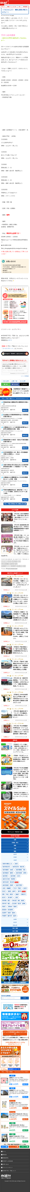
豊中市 (21, 891)
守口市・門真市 (17, 888)
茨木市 (4, 891)
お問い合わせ (6, 1164)
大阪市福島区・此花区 (7, 869)
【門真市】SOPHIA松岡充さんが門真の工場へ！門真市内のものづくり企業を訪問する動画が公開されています (20, 698)
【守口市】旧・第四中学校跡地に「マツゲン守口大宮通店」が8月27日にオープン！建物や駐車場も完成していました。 (21, 682)
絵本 (16, 563)
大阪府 (12, 15)
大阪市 (16, 863)
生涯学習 (12, 563)
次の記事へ (23, 381)
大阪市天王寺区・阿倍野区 (8, 879)
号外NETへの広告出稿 (8, 1161)
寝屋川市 (23, 894)
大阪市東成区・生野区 (21, 873)
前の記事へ (6, 381)
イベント (4, 568)
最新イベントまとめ (11, 6)
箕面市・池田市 (12, 891)
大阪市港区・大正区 (15, 876)
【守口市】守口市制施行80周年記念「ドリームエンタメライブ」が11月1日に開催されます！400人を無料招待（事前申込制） (21, 729)
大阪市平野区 (19, 885)
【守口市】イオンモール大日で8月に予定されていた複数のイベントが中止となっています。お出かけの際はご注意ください (20, 599)
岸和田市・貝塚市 (12, 906)
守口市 (9, 561)
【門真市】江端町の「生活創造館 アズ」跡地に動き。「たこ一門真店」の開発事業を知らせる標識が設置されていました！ (20, 616)
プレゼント (4, 561)
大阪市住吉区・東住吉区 (10, 882)
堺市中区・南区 (6, 903)
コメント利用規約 (25, 376)
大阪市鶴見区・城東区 (7, 873)
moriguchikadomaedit (12, 568)
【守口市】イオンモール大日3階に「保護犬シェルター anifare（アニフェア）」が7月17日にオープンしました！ (21, 583)
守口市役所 (14, 561)
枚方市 (4, 897)
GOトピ (3, 6)
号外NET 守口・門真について (9, 1170)
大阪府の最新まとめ (7, 863)
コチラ (10, 340)
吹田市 (25, 888)
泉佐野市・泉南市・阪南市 (8, 912)
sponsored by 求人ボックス (22, 398)
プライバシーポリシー (8, 1167)
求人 (20, 6)
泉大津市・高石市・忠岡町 (18, 903)
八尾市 (16, 897)
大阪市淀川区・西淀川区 (18, 866)
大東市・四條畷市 (6, 888)
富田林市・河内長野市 (7, 909)
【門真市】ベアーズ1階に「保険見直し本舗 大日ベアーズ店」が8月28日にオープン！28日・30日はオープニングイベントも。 (20, 748)
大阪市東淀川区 (6, 866)
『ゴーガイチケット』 (7, 348)
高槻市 (17, 894)
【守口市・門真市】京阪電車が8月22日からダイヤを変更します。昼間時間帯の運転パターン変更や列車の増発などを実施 (21, 665)
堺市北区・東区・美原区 (18, 900)
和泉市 (4, 906)
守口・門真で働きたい (8, 398)
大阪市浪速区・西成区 (7, 885)
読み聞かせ (19, 566)
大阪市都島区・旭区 (20, 869)
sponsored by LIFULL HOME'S (21, 1071)
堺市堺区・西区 (6, 900)
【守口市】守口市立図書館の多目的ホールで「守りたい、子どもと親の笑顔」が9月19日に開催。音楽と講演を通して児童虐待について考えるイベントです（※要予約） (21, 773)
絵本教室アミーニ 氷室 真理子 (9, 566)
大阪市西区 (5, 876)
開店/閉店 (25, 6)
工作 (19, 561)
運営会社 (5, 1154)
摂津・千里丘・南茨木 (7, 894)
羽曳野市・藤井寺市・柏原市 (9, 915)
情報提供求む (6, 1157)
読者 (24, 566)
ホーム (4, 1151)
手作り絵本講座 (5, 563)
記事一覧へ (15, 381)
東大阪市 (10, 897)
